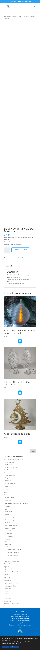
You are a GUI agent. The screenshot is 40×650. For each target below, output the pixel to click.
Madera (9, 533)
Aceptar (6, 647)
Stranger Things (10, 483)
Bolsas (7, 514)
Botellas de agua (10, 517)
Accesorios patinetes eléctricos (13, 459)
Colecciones (7, 473)
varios (6, 591)
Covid (5, 492)
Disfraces (7, 506)
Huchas (7, 539)
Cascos (9, 547)
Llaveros (6, 575)
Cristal (9, 530)
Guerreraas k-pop (10, 475)
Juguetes (6, 567)
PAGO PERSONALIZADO (11, 583)
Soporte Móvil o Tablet (14, 550)
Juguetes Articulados (11, 569)
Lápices (7, 542)
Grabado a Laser (16, 16)
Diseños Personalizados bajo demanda (16, 503)
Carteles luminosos (10, 470)
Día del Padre (8, 500)
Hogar (9, 16)
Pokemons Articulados (12, 572)
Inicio (5, 16)
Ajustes (23, 647)
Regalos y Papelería (10, 586)
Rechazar (14, 647)
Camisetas (8, 522)
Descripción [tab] (9, 266)
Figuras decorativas (11, 525)
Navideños (25, 258)
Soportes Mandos (12, 555)
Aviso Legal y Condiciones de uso (20, 636)
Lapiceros (8, 588)
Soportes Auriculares (13, 552)
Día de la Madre (9, 498)
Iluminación (7, 564)
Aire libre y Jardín (9, 462)
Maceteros (8, 464)
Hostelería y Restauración (12, 561)
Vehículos (7, 594)
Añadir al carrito (20, 249)
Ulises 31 (8, 486)
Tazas (7, 558)
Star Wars (8, 481)
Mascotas (7, 577)
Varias (7, 489)
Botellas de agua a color (12, 520)
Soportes (8, 545)
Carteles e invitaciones (11, 467)
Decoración (7, 495)
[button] (33, 24)
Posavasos (10, 536)
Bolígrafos (8, 511)
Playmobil (8, 478)
